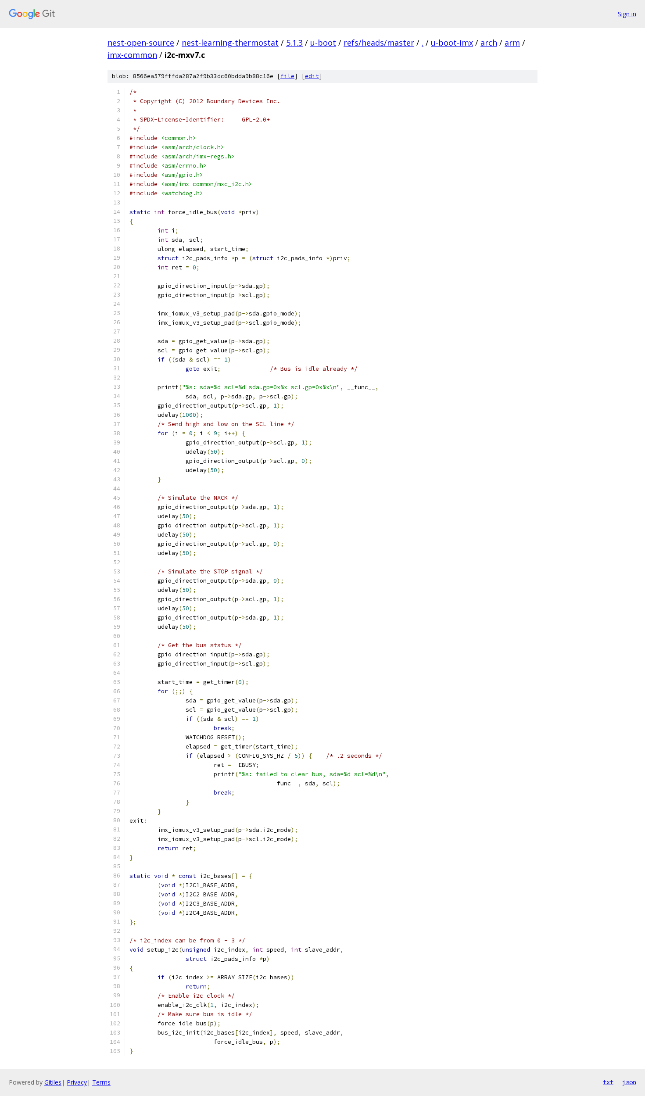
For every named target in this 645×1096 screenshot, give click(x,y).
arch (488, 42)
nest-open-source (141, 42)
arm (512, 42)
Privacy (77, 1082)
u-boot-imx (452, 42)
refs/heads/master (379, 42)
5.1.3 (294, 42)
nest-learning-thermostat (230, 42)
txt (608, 1082)
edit (312, 76)
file (287, 76)
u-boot (323, 42)
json (629, 1082)
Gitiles (52, 1082)
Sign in (627, 14)
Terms (101, 1082)
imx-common (132, 55)
